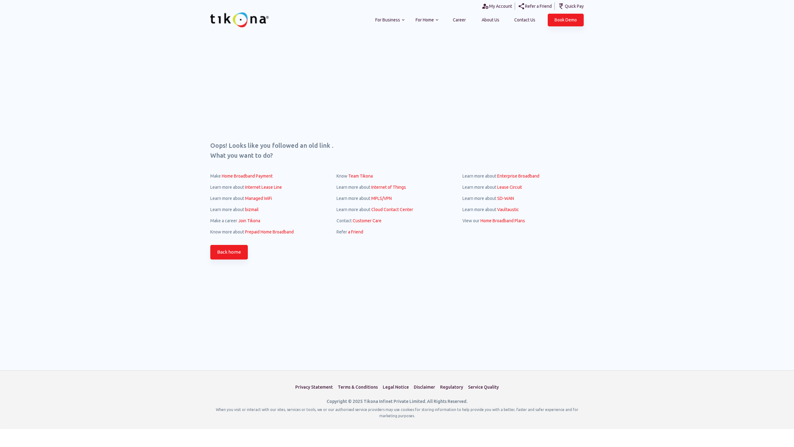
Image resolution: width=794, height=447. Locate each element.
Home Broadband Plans (502, 220)
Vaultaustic (508, 209)
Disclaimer (424, 387)
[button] (566, 20)
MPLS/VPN (381, 198)
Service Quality (483, 387)
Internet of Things (388, 187)
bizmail (252, 209)
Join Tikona (249, 220)
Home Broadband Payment (247, 176)
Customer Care (367, 220)
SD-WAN (505, 198)
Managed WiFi (258, 198)
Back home (229, 252)
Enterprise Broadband (518, 176)
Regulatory (451, 387)
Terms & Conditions (358, 387)
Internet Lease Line (263, 187)
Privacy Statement (314, 387)
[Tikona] (229, 19)
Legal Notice (396, 387)
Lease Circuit (509, 187)
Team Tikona (360, 176)
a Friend (355, 231)
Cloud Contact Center (392, 209)
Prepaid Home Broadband (269, 231)
